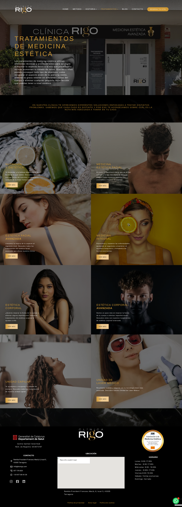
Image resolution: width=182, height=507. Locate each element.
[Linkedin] (24, 481)
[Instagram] (11, 481)
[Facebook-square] (17, 481)
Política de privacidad (76, 503)
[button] (96, 9)
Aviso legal (92, 503)
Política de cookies (107, 503)
